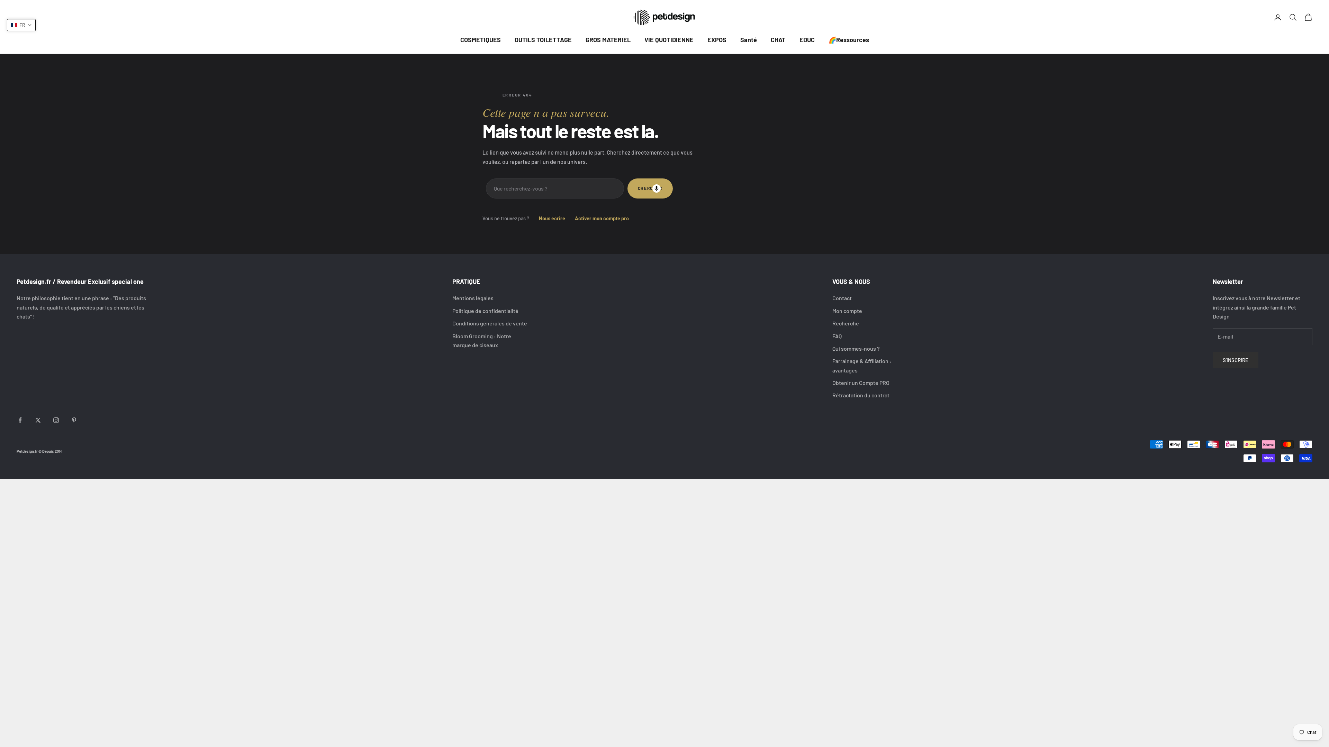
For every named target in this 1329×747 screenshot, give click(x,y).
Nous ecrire (552, 218)
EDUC (807, 40)
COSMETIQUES (480, 40)
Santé (748, 40)
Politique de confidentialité (485, 310)
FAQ (837, 336)
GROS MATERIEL (608, 40)
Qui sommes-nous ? (856, 348)
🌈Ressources (849, 40)
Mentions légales (473, 298)
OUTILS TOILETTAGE (543, 40)
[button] (21, 25)
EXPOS (716, 40)
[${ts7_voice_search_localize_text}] (656, 188)
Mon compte (847, 310)
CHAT (778, 40)
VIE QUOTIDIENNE (669, 40)
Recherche (845, 323)
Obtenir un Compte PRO (860, 382)
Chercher (650, 188)
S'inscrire (1235, 360)
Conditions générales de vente (489, 323)
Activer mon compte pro (602, 218)
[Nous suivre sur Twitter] (38, 420)
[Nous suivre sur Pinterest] (74, 420)
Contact (842, 298)
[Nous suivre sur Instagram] (56, 420)
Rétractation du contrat (860, 395)
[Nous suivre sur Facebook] (20, 420)
